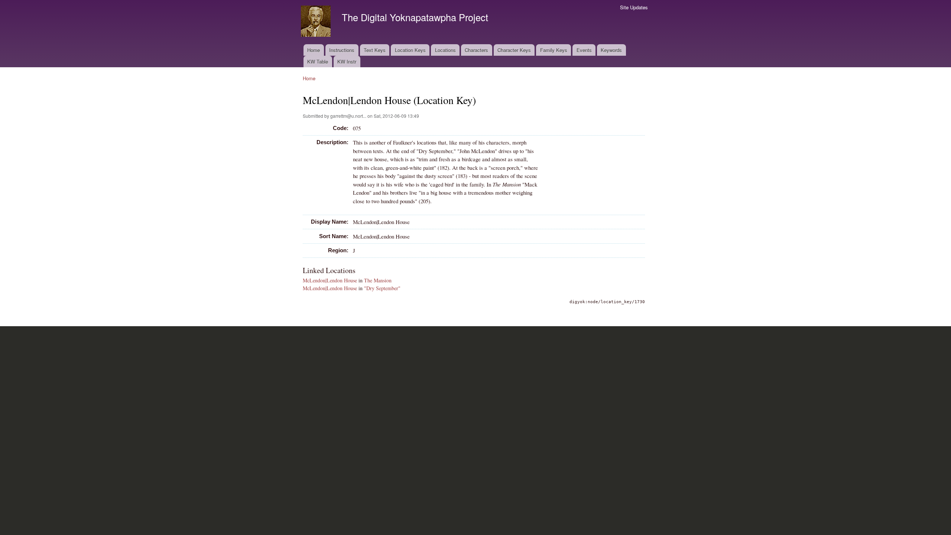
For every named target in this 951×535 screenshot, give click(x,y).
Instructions (341, 50)
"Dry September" (382, 288)
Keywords (611, 50)
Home (313, 50)
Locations (445, 50)
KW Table (317, 61)
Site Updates (634, 7)
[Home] (316, 22)
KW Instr (346, 61)
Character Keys (514, 50)
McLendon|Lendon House (330, 280)
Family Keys (553, 50)
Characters (476, 50)
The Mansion (378, 280)
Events (584, 50)
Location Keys (410, 50)
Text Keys (375, 50)
